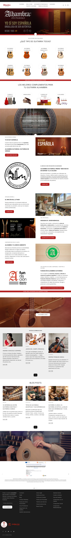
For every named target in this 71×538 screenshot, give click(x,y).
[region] (35, 21)
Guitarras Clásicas (10, 49)
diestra (4, 402)
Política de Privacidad (41, 499)
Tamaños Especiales (10, 66)
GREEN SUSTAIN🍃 (44, 66)
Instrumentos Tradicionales (41, 4)
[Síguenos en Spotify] (13, 531)
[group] (35, 21)
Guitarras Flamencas (27, 49)
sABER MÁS (9, 262)
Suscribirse (7, 507)
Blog (20, 497)
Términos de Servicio (41, 501)
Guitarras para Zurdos (27, 66)
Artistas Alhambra (23, 499)
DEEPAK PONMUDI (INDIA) (56, 357)
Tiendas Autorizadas (43, 6)
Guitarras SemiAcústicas (43, 50)
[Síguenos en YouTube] (8, 531)
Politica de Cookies (41, 497)
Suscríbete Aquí (42, 314)
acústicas (28, 402)
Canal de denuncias (41, 504)
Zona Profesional (23, 505)
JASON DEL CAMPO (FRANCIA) (35, 349)
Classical (5, 348)
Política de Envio (40, 495)
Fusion (27, 346)
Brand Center (39, 506)
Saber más (45, 184)
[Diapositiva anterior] (2, 474)
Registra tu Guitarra (31, 6)
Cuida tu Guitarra (57, 495)
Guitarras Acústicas (61, 49)
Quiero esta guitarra (48, 237)
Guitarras (21, 4)
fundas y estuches (10, 95)
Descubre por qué (11, 155)
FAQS (20, 495)
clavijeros (61, 94)
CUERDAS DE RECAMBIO (44, 95)
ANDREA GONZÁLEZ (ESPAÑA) (12, 350)
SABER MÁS (9, 211)
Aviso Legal (39, 493)
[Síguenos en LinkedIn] (11, 531)
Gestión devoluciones (24, 512)
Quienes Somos (57, 493)
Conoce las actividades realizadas (52, 288)
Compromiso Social (58, 503)
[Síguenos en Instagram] (5, 531)
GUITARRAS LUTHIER (61, 66)
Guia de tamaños (57, 497)
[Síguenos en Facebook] (3, 531)
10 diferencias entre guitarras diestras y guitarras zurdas (10, 407)
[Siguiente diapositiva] (68, 474)
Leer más (5, 364)
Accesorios (52, 4)
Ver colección (35, 125)
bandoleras (27, 94)
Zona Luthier (29, 4)
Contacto (21, 493)
